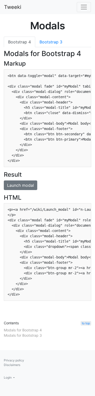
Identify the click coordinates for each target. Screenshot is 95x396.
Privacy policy (14, 360)
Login (8, 377)
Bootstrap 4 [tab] (19, 41)
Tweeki (12, 7)
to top (86, 323)
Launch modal (20, 185)
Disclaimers (12, 365)
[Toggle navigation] (84, 7)
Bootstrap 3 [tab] (51, 41)
